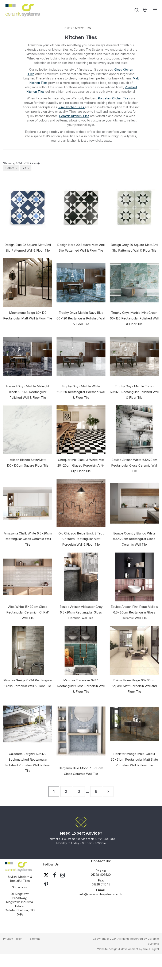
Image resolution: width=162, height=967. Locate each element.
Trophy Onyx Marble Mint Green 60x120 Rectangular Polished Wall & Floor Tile (134, 318)
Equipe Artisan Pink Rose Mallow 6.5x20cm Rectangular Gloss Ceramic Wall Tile (134, 612)
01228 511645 (101, 884)
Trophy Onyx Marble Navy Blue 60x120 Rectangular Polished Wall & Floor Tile (81, 318)
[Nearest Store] (145, 10)
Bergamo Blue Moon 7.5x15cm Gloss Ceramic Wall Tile (81, 771)
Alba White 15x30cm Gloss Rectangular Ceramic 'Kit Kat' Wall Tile (27, 612)
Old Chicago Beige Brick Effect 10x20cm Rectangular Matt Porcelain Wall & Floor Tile (81, 539)
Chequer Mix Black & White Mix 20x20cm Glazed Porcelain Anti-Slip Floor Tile (80, 465)
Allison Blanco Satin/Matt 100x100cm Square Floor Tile (28, 462)
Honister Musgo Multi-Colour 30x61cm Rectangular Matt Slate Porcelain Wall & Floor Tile (134, 759)
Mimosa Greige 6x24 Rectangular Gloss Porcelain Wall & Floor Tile (27, 683)
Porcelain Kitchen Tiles (114, 98)
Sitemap (35, 938)
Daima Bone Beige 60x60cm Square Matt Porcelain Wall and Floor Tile (134, 686)
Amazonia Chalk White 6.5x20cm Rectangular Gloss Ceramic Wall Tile (28, 539)
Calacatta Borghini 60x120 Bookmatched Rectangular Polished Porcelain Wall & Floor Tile (27, 762)
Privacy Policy (12, 938)
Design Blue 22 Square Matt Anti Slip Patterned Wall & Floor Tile (27, 247)
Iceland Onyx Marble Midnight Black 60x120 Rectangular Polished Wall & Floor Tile (27, 392)
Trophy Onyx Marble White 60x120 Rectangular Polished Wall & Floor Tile (81, 392)
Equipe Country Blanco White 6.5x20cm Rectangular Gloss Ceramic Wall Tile (134, 539)
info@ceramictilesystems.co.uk (101, 894)
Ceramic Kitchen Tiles (74, 116)
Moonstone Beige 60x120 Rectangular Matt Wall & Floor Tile (27, 315)
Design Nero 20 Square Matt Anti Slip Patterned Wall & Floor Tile (81, 247)
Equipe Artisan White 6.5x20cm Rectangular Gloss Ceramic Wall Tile (134, 465)
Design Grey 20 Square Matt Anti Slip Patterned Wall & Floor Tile (134, 247)
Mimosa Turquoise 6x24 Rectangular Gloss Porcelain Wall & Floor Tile (81, 686)
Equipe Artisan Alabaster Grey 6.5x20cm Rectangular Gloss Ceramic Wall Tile (81, 612)
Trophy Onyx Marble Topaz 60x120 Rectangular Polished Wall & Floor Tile (134, 392)
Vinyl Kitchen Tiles (71, 107)
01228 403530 (105, 838)
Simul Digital (151, 949)
